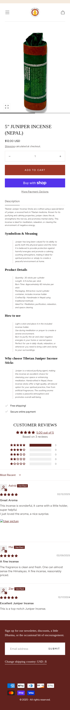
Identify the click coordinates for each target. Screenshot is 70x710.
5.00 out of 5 (45, 432)
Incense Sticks (19, 25)
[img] (9, 494)
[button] (7, 12)
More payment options (34, 191)
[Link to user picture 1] (9, 528)
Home (8, 24)
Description (12, 201)
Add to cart (35, 170)
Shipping (10, 146)
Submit (54, 648)
